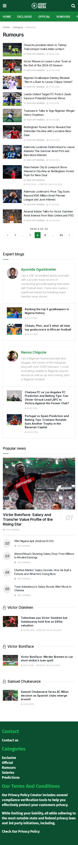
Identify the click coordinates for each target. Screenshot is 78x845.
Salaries (8, 772)
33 (61, 235)
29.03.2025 (54, 120)
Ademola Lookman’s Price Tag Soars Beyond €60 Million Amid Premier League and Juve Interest (47, 195)
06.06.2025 (32, 432)
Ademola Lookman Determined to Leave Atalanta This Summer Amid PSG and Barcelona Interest (49, 151)
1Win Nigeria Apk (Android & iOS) (34, 541)
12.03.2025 (53, 204)
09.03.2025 (54, 220)
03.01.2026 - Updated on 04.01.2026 (41, 665)
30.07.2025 (32, 334)
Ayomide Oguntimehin (38, 269)
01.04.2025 (53, 87)
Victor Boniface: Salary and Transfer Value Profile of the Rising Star (28, 519)
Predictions (11, 777)
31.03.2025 (53, 103)
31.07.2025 (32, 318)
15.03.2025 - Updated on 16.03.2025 (43, 184)
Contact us (10, 740)
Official (44, 16)
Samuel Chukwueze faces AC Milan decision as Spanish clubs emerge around (45, 695)
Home (7, 16)
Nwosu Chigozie (33, 352)
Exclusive (24, 16)
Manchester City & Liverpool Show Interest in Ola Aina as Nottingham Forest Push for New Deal (49, 171)
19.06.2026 (28, 704)
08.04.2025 (54, 70)
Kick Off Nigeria (36, 54)
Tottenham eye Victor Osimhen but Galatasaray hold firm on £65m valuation (44, 621)
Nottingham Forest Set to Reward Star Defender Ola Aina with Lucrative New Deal (47, 131)
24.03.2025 (54, 160)
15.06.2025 (32, 408)
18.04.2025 (53, 54)
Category (18, 27)
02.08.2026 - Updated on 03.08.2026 (42, 630)
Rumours (63, 16)
